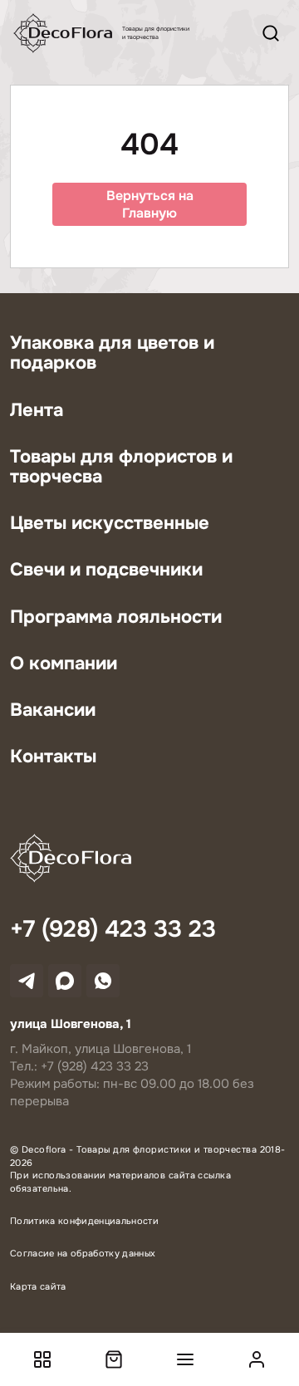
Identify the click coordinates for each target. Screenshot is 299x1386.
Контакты (53, 756)
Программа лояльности (116, 617)
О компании (63, 663)
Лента (36, 410)
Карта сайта (38, 1286)
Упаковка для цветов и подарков (112, 353)
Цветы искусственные (109, 523)
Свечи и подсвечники (106, 569)
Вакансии (53, 710)
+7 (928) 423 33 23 (113, 930)
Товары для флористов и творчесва (121, 466)
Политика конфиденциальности (84, 1221)
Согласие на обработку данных (82, 1253)
